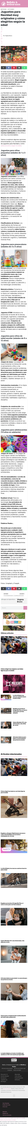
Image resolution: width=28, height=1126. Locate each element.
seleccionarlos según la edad (11, 146)
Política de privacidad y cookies (8, 1120)
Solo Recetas (6, 1103)
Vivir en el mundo (7, 1115)
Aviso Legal (21, 1118)
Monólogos (3, 1081)
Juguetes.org (4, 1079)
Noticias (3, 9)
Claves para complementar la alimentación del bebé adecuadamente (13, 1016)
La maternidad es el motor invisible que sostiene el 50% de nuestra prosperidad (12, 1053)
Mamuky (5, 1111)
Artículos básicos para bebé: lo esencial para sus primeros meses (19, 738)
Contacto (9, 1070)
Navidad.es (3, 1078)
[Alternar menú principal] (25, 3)
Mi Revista (17, 1079)
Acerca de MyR (17, 1070)
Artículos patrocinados (7, 1068)
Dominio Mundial (5, 1076)
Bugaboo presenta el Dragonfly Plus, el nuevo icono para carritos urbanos (20, 711)
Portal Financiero (19, 1078)
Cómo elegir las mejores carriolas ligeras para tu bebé (12, 669)
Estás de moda (6, 1105)
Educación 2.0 (4, 1074)
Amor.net (5, 1106)
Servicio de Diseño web (19, 1068)
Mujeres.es (5, 1113)
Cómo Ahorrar (18, 1076)
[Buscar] (25, 608)
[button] (14, 1095)
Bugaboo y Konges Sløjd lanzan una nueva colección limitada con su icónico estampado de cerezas (13, 834)
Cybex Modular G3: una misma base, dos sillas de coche (20, 724)
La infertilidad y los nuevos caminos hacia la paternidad (19, 697)
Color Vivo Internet (7, 1088)
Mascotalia (17, 1074)
